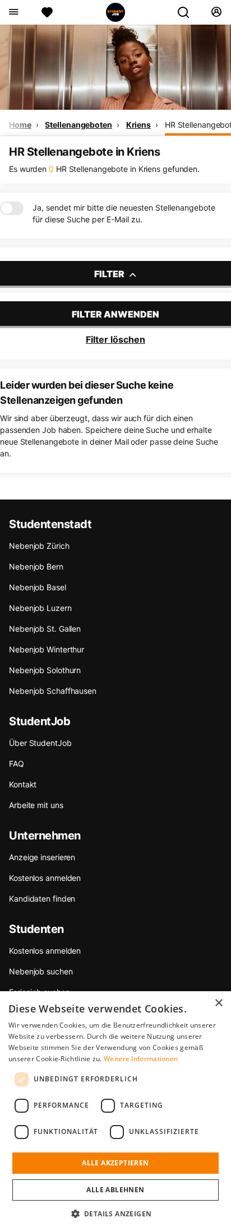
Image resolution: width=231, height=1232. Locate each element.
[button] (116, 1213)
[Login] (216, 12)
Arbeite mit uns (36, 805)
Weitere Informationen (141, 1058)
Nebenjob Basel (37, 587)
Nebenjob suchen (41, 971)
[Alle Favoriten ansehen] (47, 12)
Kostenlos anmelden (45, 878)
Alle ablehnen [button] (115, 1189)
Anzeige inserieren (42, 857)
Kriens (138, 124)
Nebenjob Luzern (40, 608)
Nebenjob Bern (36, 566)
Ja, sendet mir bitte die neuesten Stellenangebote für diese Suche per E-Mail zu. (124, 213)
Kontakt (22, 784)
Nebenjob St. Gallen (45, 628)
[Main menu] (13, 12)
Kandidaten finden (42, 898)
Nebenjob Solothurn (45, 670)
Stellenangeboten (78, 124)
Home (20, 124)
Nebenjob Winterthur (46, 649)
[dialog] (115, 1111)
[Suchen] (187, 12)
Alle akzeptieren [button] (115, 1163)
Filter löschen (115, 339)
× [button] (218, 1003)
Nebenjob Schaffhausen (52, 691)
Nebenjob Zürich (39, 545)
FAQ (16, 763)
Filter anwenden (115, 314)
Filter (110, 273)
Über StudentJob (40, 743)
